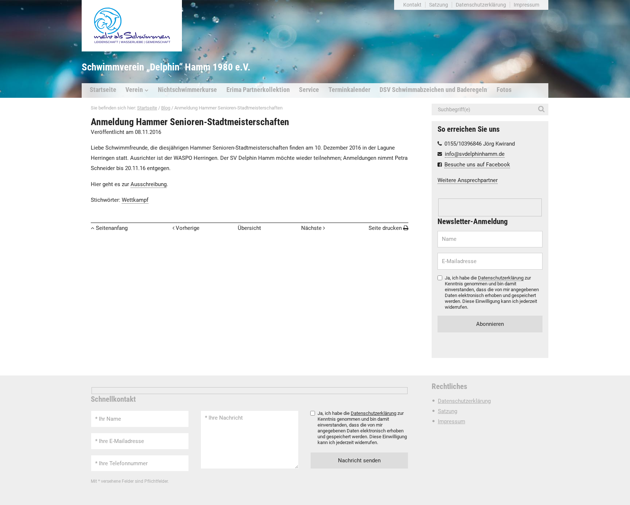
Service (309, 89)
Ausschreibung (149, 184)
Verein (134, 89)
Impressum (526, 5)
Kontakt (412, 5)
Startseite (103, 89)
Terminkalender (349, 89)
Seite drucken (385, 228)
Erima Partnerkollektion (258, 89)
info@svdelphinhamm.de (475, 154)
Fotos (504, 89)
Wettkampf (135, 200)
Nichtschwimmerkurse (187, 89)
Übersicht (249, 228)
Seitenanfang (112, 228)
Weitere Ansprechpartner (468, 180)
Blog (165, 108)
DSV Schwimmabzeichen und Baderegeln (433, 89)
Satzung (438, 5)
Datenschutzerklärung (481, 5)
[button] (542, 109)
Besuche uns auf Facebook (477, 164)
